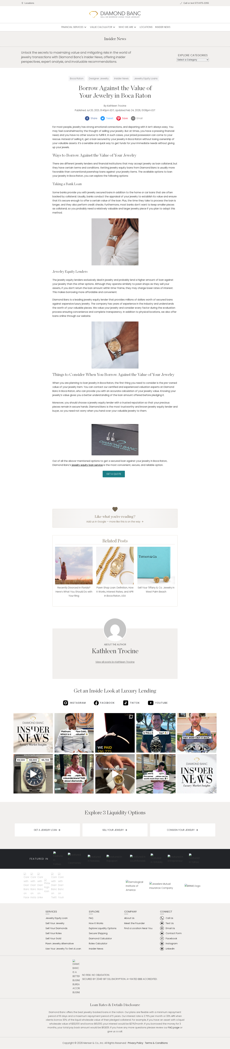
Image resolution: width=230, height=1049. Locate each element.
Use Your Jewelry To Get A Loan (63, 948)
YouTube (161, 702)
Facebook (107, 702)
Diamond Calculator (100, 938)
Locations (29, 3)
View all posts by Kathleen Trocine (115, 662)
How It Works (96, 923)
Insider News (162, 27)
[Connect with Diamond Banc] (27, 886)
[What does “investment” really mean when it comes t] (197, 774)
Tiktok (135, 702)
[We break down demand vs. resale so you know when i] (156, 733)
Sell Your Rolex (54, 933)
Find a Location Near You (138, 928)
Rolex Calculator (98, 943)
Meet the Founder (134, 923)
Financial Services (74, 27)
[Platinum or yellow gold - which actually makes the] (74, 733)
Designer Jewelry (99, 78)
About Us (129, 918)
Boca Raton (76, 78)
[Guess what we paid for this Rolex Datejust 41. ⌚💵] (33, 774)
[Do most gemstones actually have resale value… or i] (33, 733)
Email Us (170, 928)
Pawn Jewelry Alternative (60, 943)
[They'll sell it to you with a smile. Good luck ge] (197, 733)
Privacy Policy (135, 1043)
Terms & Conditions (156, 1043)
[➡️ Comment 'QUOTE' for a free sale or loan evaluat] (115, 774)
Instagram (78, 702)
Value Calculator (103, 27)
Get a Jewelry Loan (45, 830)
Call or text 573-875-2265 (196, 3)
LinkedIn (170, 948)
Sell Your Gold (53, 938)
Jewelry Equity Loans (146, 78)
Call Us (169, 918)
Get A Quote (113, 474)
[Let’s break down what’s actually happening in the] (156, 774)
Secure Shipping (98, 933)
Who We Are (128, 27)
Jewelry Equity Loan (57, 918)
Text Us (170, 923)
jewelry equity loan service (87, 465)
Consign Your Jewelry (181, 830)
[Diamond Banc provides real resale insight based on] (74, 774)
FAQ (91, 918)
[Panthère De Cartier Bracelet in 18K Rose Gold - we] (115, 733)
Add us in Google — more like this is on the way (113, 521)
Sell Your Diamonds (56, 928)
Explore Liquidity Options (102, 928)
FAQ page (173, 1027)
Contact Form (174, 933)
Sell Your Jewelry (113, 830)
